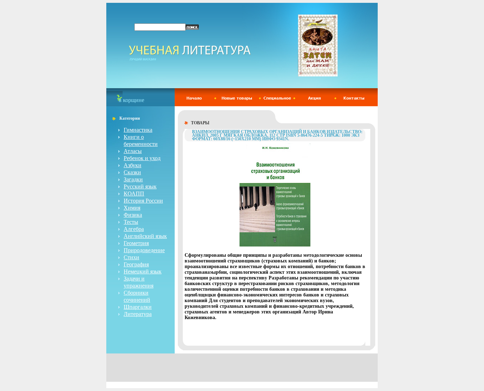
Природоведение (144, 250)
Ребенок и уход (142, 158)
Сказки (132, 172)
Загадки (133, 179)
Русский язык (140, 186)
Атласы (133, 151)
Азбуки (132, 165)
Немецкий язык (143, 271)
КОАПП (134, 194)
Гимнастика (138, 130)
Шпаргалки (138, 307)
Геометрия (136, 243)
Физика (133, 215)
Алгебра (134, 229)
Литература (138, 314)
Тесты (131, 222)
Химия (132, 208)
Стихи (131, 257)
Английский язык (145, 236)
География (136, 264)
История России (143, 201)
